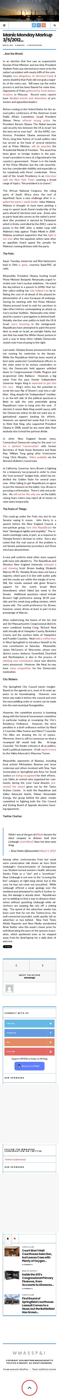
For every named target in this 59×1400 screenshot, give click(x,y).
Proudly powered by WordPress (15, 1369)
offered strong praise (36, 120)
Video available (38, 457)
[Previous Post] (16, 965)
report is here (48, 749)
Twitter (10, 1024)
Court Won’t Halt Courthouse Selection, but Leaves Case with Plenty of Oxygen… (37, 1256)
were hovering (20, 324)
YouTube (11, 1052)
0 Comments (27, 1264)
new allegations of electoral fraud (33, 75)
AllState (39, 834)
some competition (20, 668)
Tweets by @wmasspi (15, 1159)
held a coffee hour (45, 638)
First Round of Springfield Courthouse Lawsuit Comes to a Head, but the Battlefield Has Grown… (38, 1305)
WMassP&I (29, 1353)
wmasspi (21, 45)
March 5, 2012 (48, 850)
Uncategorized (35, 45)
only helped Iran (39, 290)
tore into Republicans (39, 527)
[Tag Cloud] (15, 1238)
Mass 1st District (30, 1271)
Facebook (11, 1033)
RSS (8, 1042)
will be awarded (41, 146)
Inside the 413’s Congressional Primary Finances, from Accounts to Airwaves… (38, 1280)
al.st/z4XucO (27, 841)
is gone (23, 264)
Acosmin (52, 1369)
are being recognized (24, 775)
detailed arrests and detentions (28, 98)
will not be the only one (26, 494)
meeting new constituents (18, 660)
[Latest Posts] (8, 1238)
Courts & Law (28, 1247)
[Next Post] (43, 965)
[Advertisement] (29, 1113)
